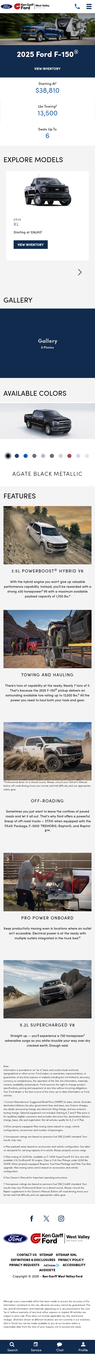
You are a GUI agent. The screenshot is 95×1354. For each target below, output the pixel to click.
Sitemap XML (66, 1255)
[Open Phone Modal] (77, 6)
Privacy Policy (71, 1260)
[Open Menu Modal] (89, 6)
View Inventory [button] (47, 69)
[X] (46, 1218)
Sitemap (46, 1255)
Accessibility (74, 1265)
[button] (83, 274)
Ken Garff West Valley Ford (62, 1276)
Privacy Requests (24, 1265)
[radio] (8, 456)
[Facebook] (31, 1218)
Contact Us (27, 1255)
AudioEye (47, 1270)
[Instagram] (61, 1218)
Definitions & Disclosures (33, 1260)
